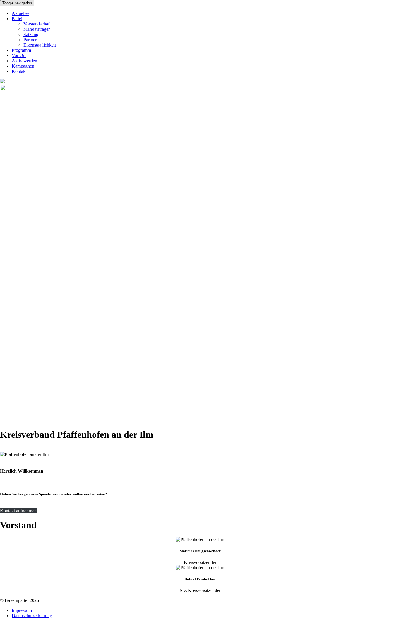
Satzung (30, 34)
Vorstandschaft (37, 23)
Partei (17, 18)
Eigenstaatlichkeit (39, 44)
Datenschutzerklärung (32, 615)
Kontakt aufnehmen (18, 510)
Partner (30, 39)
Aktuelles (20, 13)
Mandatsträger (36, 29)
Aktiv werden (24, 60)
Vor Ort (19, 55)
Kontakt (19, 71)
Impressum (22, 610)
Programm (21, 50)
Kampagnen (23, 65)
